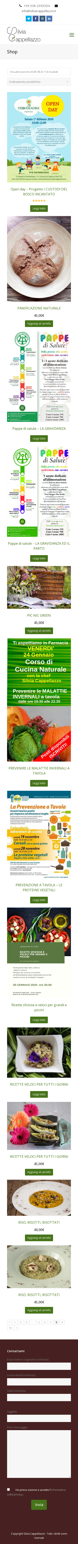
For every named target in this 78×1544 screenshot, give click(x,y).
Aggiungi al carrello (39, 323)
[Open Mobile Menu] (71, 34)
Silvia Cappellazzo (34, 1533)
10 (10, 1327)
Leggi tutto (39, 208)
